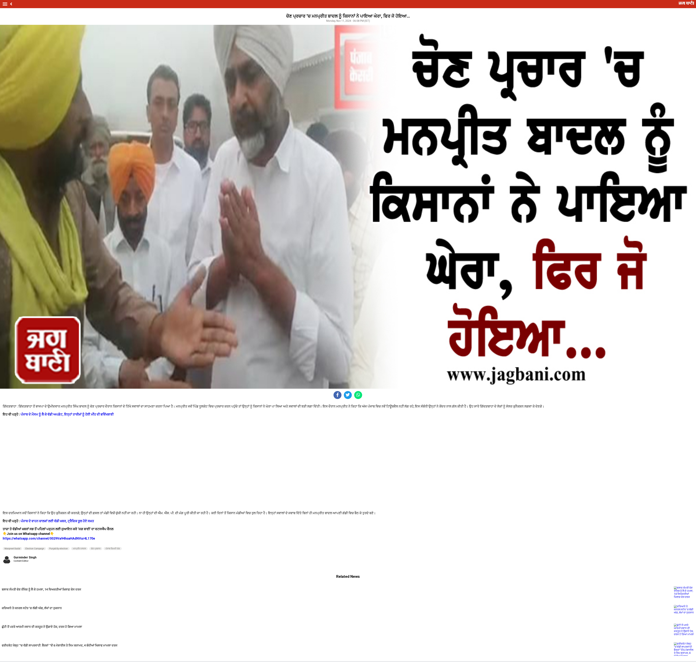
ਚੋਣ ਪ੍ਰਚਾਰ (95, 548)
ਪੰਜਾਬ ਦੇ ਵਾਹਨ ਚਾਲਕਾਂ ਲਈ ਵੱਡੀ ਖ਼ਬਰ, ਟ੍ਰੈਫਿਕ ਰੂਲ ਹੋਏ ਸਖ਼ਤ (57, 521)
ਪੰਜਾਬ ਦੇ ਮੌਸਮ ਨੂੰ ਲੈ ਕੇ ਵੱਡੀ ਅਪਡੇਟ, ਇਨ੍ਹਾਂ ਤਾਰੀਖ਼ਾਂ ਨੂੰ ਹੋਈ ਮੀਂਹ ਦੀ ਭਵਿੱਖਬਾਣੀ (67, 414)
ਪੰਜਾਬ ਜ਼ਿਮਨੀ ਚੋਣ (112, 548)
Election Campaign (34, 548)
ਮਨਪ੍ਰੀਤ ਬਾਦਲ (79, 548)
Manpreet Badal (12, 548)
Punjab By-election (58, 548)
